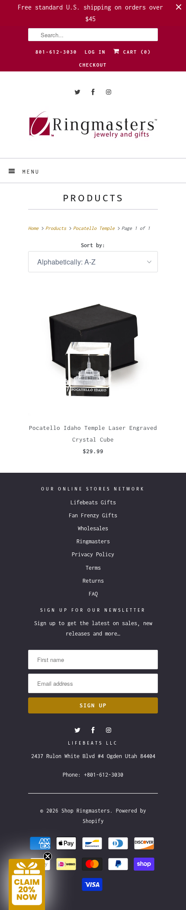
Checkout (93, 65)
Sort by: (93, 245)
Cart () (135, 52)
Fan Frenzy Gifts (93, 515)
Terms (93, 568)
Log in (95, 52)
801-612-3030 (56, 52)
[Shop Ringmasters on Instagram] (108, 92)
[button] (27, 884)
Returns (93, 581)
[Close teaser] (47, 856)
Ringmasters (93, 541)
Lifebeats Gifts (93, 502)
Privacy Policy (93, 554)
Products (93, 198)
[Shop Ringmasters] (93, 129)
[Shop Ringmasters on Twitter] (77, 92)
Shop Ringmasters (85, 810)
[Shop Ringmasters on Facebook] (93, 92)
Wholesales (93, 528)
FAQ (93, 594)
